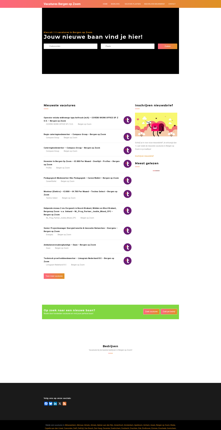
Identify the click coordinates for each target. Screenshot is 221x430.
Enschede (162, 428)
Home (105, 4)
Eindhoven (146, 428)
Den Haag (98, 428)
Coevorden (68, 428)
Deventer (106, 428)
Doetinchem (116, 428)
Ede (139, 428)
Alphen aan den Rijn (105, 425)
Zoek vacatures (151, 311)
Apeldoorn (138, 425)
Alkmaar (80, 425)
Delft (75, 428)
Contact (172, 4)
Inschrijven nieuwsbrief (154, 4)
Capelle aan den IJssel (54, 428)
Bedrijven (115, 4)
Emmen (154, 428)
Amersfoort (118, 425)
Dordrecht (125, 428)
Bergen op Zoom (163, 425)
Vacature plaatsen (133, 4)
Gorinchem (171, 428)
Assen (152, 425)
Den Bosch (88, 428)
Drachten (133, 428)
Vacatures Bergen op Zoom (62, 4)
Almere (93, 425)
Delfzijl (81, 428)
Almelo (87, 425)
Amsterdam (128, 425)
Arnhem (146, 425)
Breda (172, 425)
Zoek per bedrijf (169, 311)
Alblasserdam (70, 425)
